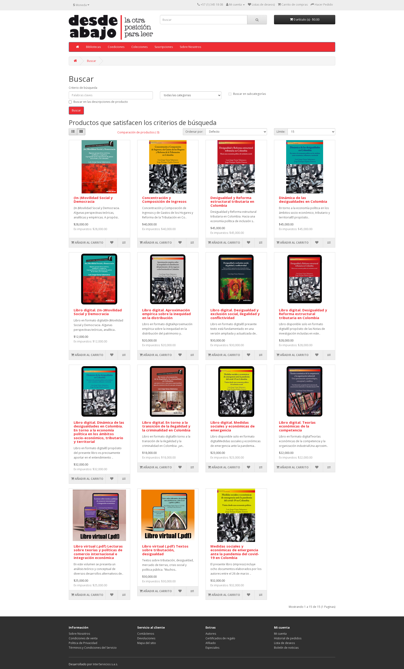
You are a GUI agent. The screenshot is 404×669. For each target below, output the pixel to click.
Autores (211, 634)
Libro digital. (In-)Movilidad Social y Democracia (98, 312)
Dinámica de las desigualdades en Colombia (303, 199)
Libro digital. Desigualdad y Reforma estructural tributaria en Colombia (303, 314)
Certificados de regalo (220, 638)
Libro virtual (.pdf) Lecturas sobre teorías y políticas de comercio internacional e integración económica (98, 552)
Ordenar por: (194, 132)
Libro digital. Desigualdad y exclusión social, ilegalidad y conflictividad (235, 314)
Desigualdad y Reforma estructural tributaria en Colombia (232, 201)
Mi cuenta (280, 634)
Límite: (281, 132)
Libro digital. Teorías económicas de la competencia (297, 426)
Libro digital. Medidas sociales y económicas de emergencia (232, 426)
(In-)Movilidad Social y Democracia (93, 199)
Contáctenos (145, 634)
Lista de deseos (284, 643)
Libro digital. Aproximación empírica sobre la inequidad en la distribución (166, 314)
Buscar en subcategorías (249, 94)
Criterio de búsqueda (83, 88)
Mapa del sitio (146, 643)
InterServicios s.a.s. (105, 664)
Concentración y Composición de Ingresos (164, 199)
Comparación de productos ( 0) (138, 132)
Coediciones (116, 47)
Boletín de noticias (286, 648)
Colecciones (139, 47)
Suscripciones (164, 47)
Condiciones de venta (83, 638)
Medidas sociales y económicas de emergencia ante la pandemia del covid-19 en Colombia (234, 552)
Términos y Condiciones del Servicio (93, 648)
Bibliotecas (93, 47)
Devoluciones (146, 638)
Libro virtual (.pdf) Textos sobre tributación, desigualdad (165, 550)
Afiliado (211, 643)
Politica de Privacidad (83, 643)
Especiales (212, 648)
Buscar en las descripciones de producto (100, 102)
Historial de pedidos (287, 638)
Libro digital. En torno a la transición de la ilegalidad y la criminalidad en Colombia (166, 426)
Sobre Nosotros (190, 47)
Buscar (91, 61)
